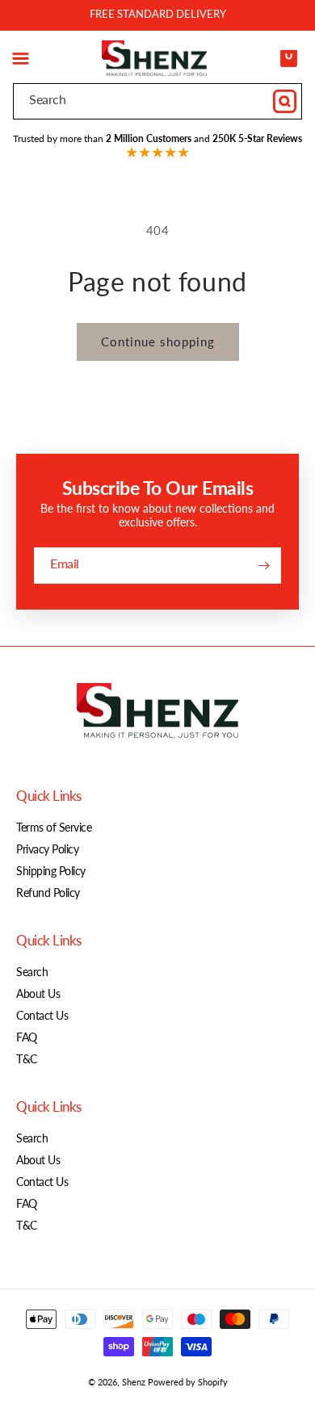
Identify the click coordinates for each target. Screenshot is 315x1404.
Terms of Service (53, 827)
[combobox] (157, 101)
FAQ (26, 1037)
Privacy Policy (47, 849)
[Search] (284, 101)
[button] (20, 58)
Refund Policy (48, 892)
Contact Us (42, 1015)
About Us (38, 993)
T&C (26, 1059)
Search (32, 972)
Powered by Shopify (188, 1382)
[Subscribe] (263, 566)
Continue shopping (158, 341)
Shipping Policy (51, 871)
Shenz (133, 1382)
